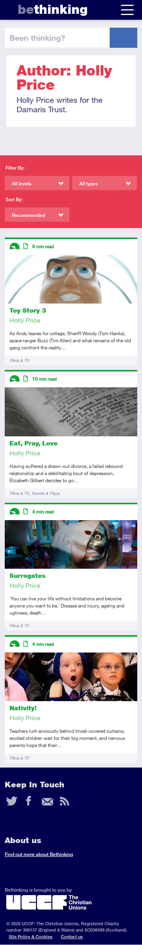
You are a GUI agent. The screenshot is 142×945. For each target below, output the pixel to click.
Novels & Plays (45, 493)
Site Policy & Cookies (30, 936)
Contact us (72, 936)
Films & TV (19, 360)
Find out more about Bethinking (39, 854)
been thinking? (37, 37)
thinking (53, 9)
